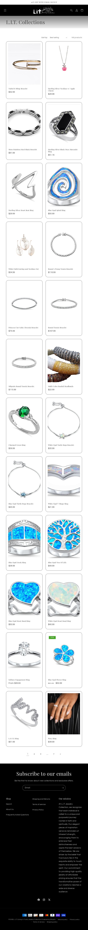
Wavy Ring (52, 739)
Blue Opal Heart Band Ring (19, 621)
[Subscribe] (63, 788)
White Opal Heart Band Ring (59, 621)
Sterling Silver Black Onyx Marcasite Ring (63, 151)
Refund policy (62, 919)
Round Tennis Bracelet (57, 328)
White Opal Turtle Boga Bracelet (61, 445)
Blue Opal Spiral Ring (56, 210)
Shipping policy (52, 922)
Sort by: (44, 37)
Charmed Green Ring (17, 445)
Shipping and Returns (41, 799)
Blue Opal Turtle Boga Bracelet (21, 504)
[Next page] (60, 754)
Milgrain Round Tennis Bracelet (21, 386)
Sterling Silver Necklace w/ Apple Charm (61, 90)
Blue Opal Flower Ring (57, 680)
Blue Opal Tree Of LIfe (57, 562)
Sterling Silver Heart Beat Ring (21, 210)
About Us (10, 809)
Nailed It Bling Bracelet (18, 89)
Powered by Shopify (48, 919)
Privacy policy (74, 919)
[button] (5, 10)
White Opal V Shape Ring (58, 504)
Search (9, 804)
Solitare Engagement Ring (19, 680)
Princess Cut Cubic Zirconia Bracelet (23, 328)
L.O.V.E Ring (14, 739)
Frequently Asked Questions (17, 815)
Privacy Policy (38, 810)
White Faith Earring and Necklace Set (24, 269)
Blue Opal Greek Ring (17, 562)
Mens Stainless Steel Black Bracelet (23, 150)
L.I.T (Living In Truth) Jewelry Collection (28, 919)
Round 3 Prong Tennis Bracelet (60, 269)
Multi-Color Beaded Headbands (60, 386)
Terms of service (39, 804)
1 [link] (27, 754)
